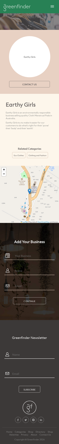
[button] (29, 191)
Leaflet (24, 222)
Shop (30, 431)
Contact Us (45, 434)
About (34, 434)
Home (9, 431)
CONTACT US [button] (29, 84)
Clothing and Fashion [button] (37, 155)
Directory (41, 431)
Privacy (25, 434)
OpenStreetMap (43, 222)
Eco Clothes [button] (19, 155)
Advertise (14, 434)
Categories (20, 431)
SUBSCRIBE (29, 389)
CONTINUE (29, 301)
